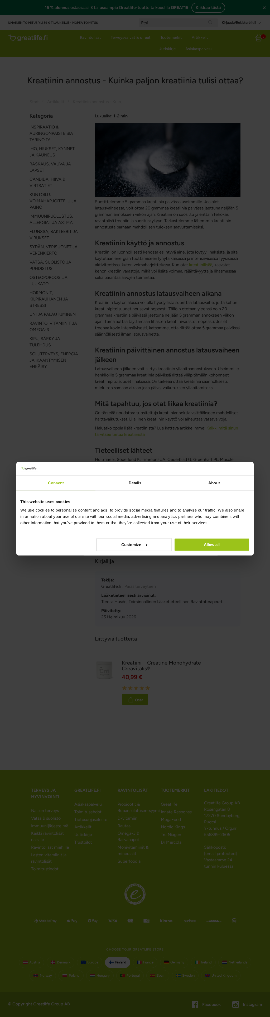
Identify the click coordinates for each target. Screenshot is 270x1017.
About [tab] (214, 483)
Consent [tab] (56, 483)
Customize (131, 544)
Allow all (212, 544)
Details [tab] (135, 483)
